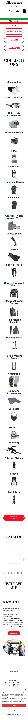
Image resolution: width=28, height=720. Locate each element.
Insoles (14, 249)
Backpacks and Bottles (14, 302)
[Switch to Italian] (11, 6)
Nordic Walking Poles (14, 357)
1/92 (5, 573)
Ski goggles (14, 82)
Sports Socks (14, 233)
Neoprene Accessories (14, 392)
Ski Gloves (14, 166)
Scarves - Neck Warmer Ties (14, 217)
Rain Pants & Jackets (14, 320)
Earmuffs (14, 408)
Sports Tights (14, 264)
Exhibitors (14, 492)
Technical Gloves (14, 182)
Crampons (14, 373)
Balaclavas (14, 197)
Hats (14, 150)
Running (14, 442)
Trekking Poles (14, 337)
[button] (25, 690)
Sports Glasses (14, 97)
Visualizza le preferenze (14, 714)
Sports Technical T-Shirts (14, 284)
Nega (14, 710)
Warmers (14, 427)
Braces (14, 473)
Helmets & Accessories (14, 114)
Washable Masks (14, 132)
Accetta (14, 705)
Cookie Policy (13, 718)
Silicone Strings (14, 458)
